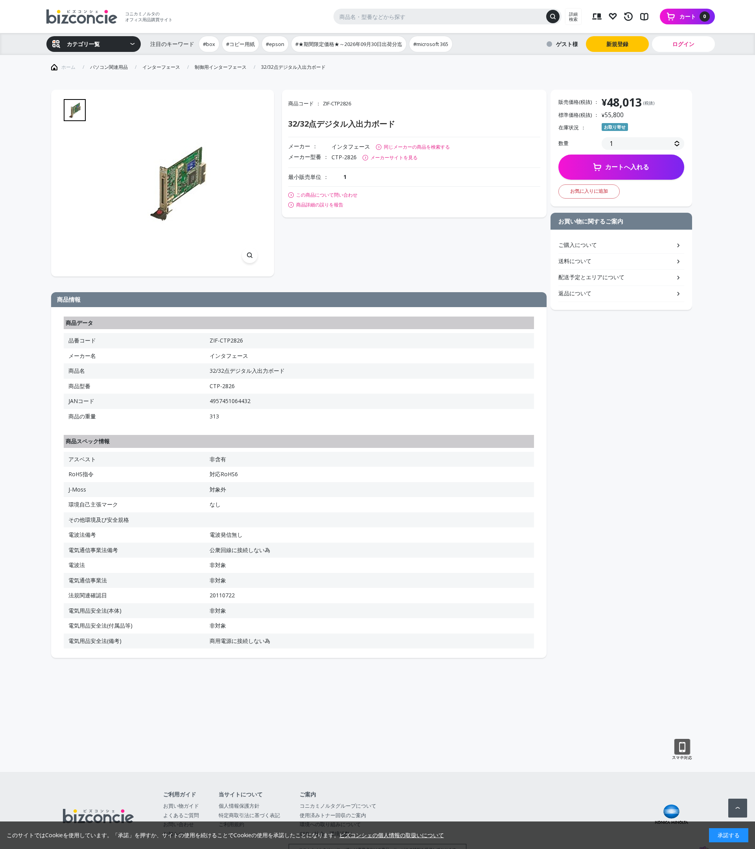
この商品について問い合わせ (326, 195)
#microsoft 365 (430, 44)
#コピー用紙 (240, 44)
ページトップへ (737, 808)
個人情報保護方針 (239, 805)
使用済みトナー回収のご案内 (333, 815)
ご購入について (577, 245)
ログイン (683, 44)
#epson (275, 44)
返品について (574, 293)
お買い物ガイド (181, 805)
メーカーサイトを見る (394, 157)
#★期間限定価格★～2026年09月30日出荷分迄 (348, 44)
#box (209, 44)
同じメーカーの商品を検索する (417, 147)
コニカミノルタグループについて (338, 805)
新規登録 (617, 44)
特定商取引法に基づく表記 (249, 815)
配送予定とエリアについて (591, 277)
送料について (574, 261)
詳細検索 (573, 16)
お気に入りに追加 (589, 191)
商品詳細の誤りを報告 (319, 205)
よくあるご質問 (181, 815)
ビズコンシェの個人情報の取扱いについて (391, 835)
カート (693, 16)
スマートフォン (682, 749)
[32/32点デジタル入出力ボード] (177, 183)
